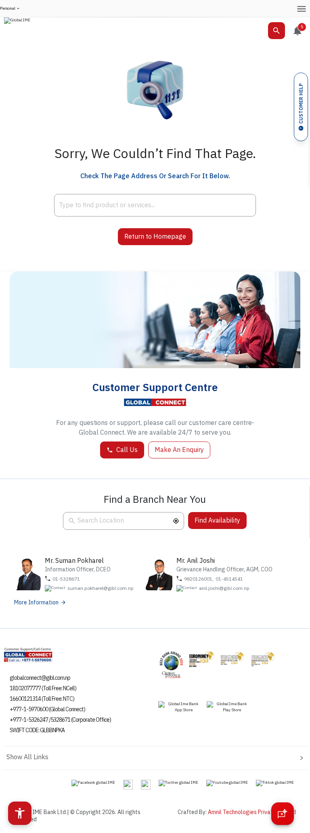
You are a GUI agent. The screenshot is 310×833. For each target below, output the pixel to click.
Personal (7, 9)
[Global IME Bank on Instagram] (128, 784)
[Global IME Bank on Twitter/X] (178, 782)
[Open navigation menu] (301, 8)
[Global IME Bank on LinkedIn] (146, 784)
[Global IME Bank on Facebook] (93, 782)
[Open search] (276, 30)
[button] (176, 521)
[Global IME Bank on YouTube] (227, 782)
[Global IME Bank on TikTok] (275, 782)
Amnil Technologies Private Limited (252, 812)
